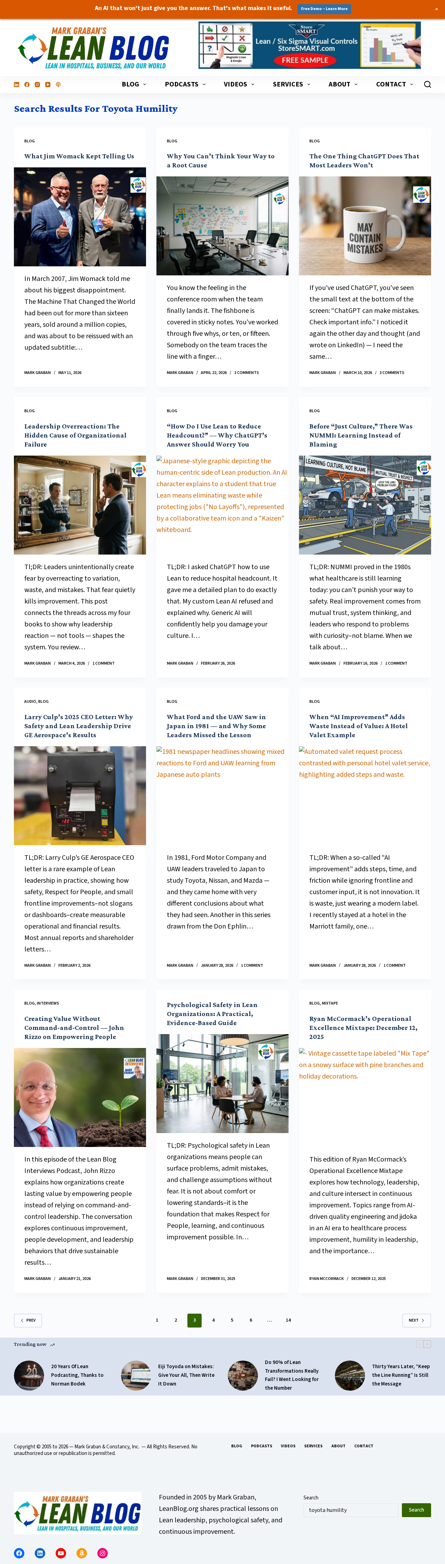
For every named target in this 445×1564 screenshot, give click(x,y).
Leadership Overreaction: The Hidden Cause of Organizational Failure (75, 435)
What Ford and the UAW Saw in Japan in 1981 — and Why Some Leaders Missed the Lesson (216, 726)
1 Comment (103, 663)
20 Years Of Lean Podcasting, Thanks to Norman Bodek (77, 1375)
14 (288, 1320)
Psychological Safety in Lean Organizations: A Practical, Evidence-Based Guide (212, 1013)
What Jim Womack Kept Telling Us (79, 156)
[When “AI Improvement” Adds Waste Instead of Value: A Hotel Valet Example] (365, 795)
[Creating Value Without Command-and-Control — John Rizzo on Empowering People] (80, 1097)
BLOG (130, 84)
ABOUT (339, 84)
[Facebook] (27, 84)
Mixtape (330, 1003)
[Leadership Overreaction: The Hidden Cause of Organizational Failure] (80, 505)
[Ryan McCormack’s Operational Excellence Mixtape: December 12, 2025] (365, 1097)
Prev (30, 1320)
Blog (29, 141)
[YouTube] (47, 84)
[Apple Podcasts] (58, 84)
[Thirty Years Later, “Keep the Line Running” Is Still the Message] (350, 1376)
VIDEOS (235, 84)
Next (414, 1320)
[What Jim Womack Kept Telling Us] (80, 216)
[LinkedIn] (16, 84)
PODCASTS (182, 84)
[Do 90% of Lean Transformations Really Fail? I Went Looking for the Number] (243, 1376)
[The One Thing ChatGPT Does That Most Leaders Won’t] (365, 225)
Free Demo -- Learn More (324, 9)
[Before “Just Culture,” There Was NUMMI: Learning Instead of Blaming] (365, 505)
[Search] (427, 84)
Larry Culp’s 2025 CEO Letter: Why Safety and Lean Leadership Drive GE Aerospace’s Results (78, 726)
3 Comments (246, 373)
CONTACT (391, 84)
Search (311, 1497)
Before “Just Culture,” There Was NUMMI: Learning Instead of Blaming (361, 435)
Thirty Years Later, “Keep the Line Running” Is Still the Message (401, 1375)
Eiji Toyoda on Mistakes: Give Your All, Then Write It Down (186, 1375)
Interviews (48, 1003)
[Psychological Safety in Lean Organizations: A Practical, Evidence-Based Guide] (222, 1083)
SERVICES (288, 84)
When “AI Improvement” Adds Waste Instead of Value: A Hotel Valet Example (358, 726)
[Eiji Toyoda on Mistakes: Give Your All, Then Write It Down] (136, 1376)
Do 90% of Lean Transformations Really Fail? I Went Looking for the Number (292, 1375)
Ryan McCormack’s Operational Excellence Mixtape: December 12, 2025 (363, 1027)
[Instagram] (37, 84)
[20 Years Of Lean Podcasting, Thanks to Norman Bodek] (29, 1376)
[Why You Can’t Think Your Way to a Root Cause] (222, 225)
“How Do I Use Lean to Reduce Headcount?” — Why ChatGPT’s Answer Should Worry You (217, 435)
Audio (30, 702)
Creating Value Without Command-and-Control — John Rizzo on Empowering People (74, 1027)
